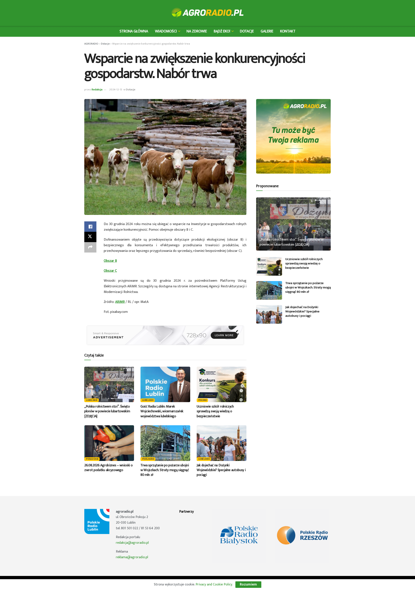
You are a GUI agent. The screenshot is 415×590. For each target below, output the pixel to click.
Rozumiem (248, 584)
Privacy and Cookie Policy (214, 584)
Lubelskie (92, 400)
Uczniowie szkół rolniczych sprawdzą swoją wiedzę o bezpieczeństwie (215, 411)
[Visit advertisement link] (165, 335)
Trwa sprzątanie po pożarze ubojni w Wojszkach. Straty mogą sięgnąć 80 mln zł (164, 470)
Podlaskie (148, 459)
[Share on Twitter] (90, 237)
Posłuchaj (92, 459)
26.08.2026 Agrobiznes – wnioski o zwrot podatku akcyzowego (108, 467)
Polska (202, 400)
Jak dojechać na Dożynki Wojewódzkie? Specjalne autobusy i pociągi (221, 470)
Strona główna (134, 31)
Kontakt (287, 31)
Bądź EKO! (222, 31)
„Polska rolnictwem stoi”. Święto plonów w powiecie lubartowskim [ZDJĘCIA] (107, 411)
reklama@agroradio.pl (132, 557)
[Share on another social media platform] (90, 247)
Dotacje (247, 31)
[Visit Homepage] (208, 13)
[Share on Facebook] (90, 226)
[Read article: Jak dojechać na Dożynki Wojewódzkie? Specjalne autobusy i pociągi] (221, 443)
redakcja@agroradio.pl (132, 543)
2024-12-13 (115, 89)
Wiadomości (166, 31)
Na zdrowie (197, 31)
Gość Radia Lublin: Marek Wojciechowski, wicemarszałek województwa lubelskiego (161, 411)
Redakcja (97, 89)
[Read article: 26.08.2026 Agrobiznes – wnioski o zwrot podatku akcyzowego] (109, 443)
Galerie (267, 31)
